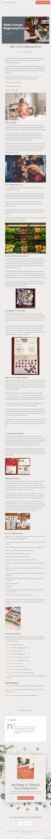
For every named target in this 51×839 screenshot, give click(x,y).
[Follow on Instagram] (25, 823)
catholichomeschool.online (39, 831)
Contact (20, 832)
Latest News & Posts (29, 52)
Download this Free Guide (26, 798)
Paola (20, 52)
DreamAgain (29, 832)
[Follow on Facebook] (21, 823)
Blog (23, 52)
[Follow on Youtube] (30, 823)
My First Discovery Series (12, 663)
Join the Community (44, 2)
